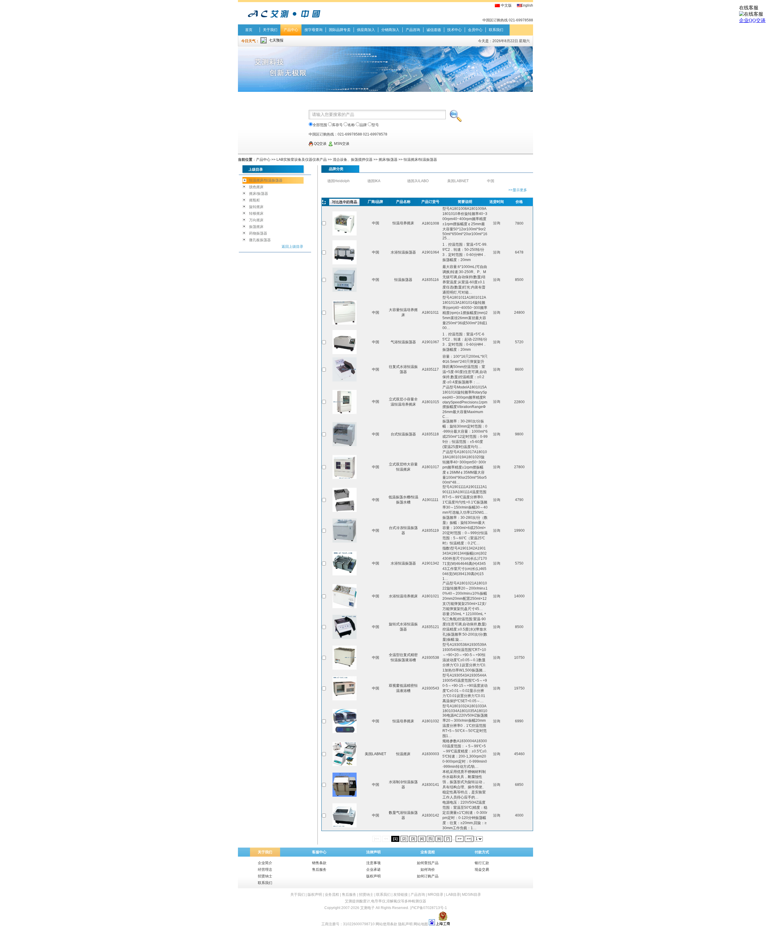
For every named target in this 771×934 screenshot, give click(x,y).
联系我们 (496, 30)
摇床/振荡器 (388, 159)
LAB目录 (453, 894)
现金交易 (482, 869)
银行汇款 (482, 863)
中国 (490, 181)
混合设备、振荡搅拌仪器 (353, 159)
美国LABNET (458, 181)
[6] (439, 839)
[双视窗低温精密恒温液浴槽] (344, 699)
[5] (430, 839)
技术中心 (454, 30)
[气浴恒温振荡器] (344, 353)
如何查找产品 (428, 863)
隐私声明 (405, 924)
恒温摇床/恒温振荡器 (420, 159)
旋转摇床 (256, 207)
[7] (448, 839)
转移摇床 (256, 213)
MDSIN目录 (471, 894)
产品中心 (291, 30)
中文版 (506, 5)
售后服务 (319, 869)
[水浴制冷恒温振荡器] (344, 795)
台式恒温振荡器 (403, 434)
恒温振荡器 (403, 280)
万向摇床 (256, 220)
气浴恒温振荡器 (403, 342)
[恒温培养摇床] (344, 234)
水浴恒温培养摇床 (403, 596)
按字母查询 (313, 30)
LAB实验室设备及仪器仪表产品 (301, 159)
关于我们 (270, 30)
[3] (413, 839)
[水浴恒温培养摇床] (344, 607)
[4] (422, 839)
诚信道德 (433, 30)
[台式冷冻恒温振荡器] (344, 541)
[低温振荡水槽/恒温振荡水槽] (344, 511)
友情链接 (400, 894)
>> (459, 839)
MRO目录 (435, 894)
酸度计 (364, 901)
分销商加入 (390, 30)
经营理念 (265, 869)
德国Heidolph (338, 181)
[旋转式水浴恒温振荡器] (344, 638)
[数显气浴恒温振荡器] (344, 826)
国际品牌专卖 (340, 30)
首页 (248, 30)
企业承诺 (373, 869)
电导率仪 (378, 901)
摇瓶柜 (254, 200)
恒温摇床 (403, 754)
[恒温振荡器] (344, 290)
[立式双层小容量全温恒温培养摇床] (344, 413)
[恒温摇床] (344, 765)
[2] (404, 839)
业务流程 (332, 894)
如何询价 (427, 869)
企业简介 (265, 863)
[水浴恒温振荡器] (344, 263)
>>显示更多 (517, 190)
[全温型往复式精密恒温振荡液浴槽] (344, 668)
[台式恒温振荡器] (344, 445)
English (527, 5)
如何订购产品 (428, 876)
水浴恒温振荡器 (403, 252)
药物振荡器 (258, 233)
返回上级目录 (292, 246)
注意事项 (373, 863)
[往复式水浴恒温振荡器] (344, 380)
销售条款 (319, 863)
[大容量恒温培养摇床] (344, 323)
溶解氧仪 (393, 901)
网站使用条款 (386, 924)
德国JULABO (418, 181)
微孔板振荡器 (260, 240)
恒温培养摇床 (403, 223)
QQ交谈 (319, 144)
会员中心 (475, 30)
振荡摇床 (256, 227)
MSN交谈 (341, 144)
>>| (469, 839)
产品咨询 (413, 30)
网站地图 (421, 924)
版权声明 (373, 876)
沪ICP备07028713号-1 (428, 908)
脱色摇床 (256, 187)
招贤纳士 (265, 876)
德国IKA (373, 181)
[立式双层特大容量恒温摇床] (344, 478)
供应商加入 (366, 30)
